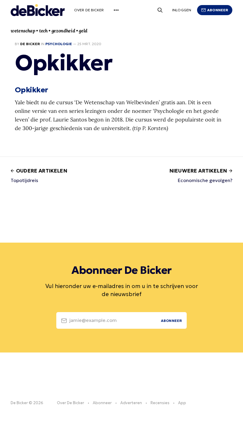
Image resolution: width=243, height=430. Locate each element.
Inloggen (181, 10)
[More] (116, 10)
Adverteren (131, 402)
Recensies (160, 402)
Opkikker (31, 89)
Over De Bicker (89, 10)
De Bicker (30, 44)
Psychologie (58, 44)
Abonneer (217, 10)
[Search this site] (160, 10)
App (182, 402)
